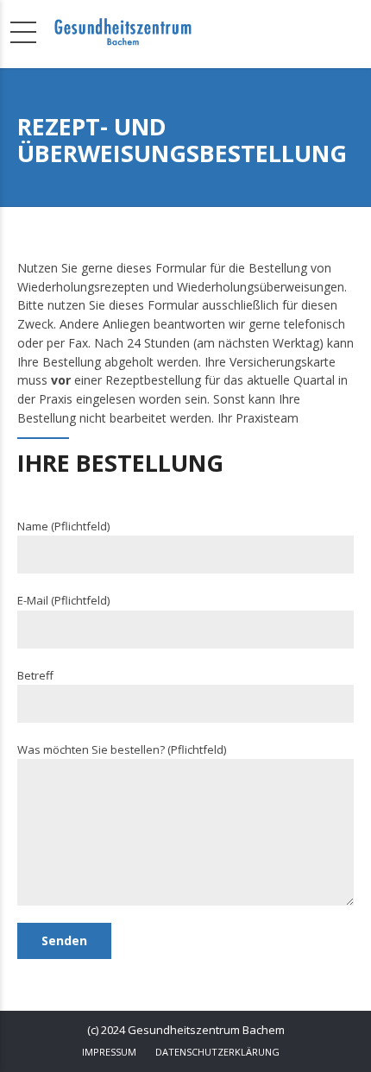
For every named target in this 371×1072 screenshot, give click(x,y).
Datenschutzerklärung (217, 1051)
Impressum (109, 1051)
